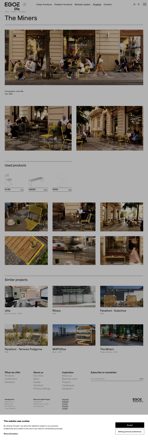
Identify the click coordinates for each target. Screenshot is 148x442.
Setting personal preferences (129, 432)
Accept (130, 425)
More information (11, 433)
